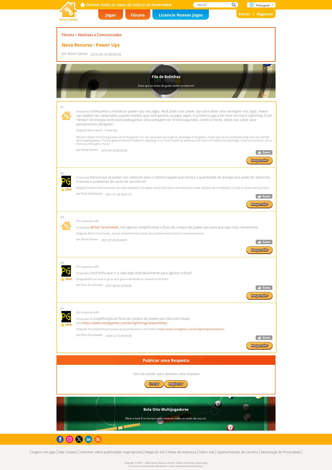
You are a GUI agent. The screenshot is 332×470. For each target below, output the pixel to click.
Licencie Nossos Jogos (181, 15)
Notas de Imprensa (182, 452)
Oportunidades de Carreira (237, 452)
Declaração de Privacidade (281, 452)
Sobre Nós (207, 452)
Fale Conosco (68, 452)
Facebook (61, 439)
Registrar (265, 14)
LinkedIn (89, 439)
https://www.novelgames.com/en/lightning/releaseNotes (124, 323)
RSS (98, 439)
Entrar (244, 14)
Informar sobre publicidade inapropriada (111, 452)
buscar (235, 5)
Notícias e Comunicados (100, 34)
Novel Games (68, 9)
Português (263, 5)
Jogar (110, 15)
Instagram (70, 439)
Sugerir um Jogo (43, 452)
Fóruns (138, 15)
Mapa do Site (155, 452)
